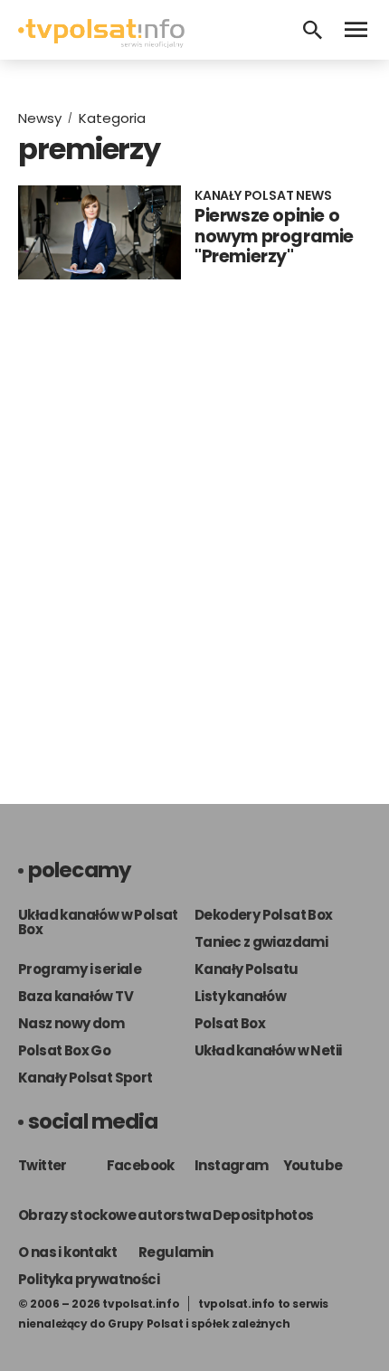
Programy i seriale (79, 969)
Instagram (231, 1165)
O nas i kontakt (67, 1252)
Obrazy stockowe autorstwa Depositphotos (166, 1215)
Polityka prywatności (88, 1279)
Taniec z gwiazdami (260, 941)
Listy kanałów (240, 996)
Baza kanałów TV (75, 996)
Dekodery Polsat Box (263, 914)
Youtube (313, 1165)
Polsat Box (229, 1023)
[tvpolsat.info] (101, 43)
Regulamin (175, 1252)
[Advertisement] (194, 546)
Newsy (40, 118)
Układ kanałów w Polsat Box (98, 922)
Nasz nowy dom (71, 1023)
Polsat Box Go (64, 1050)
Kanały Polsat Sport (85, 1077)
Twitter (42, 1165)
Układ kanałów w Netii (267, 1050)
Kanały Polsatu (246, 969)
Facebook (141, 1165)
